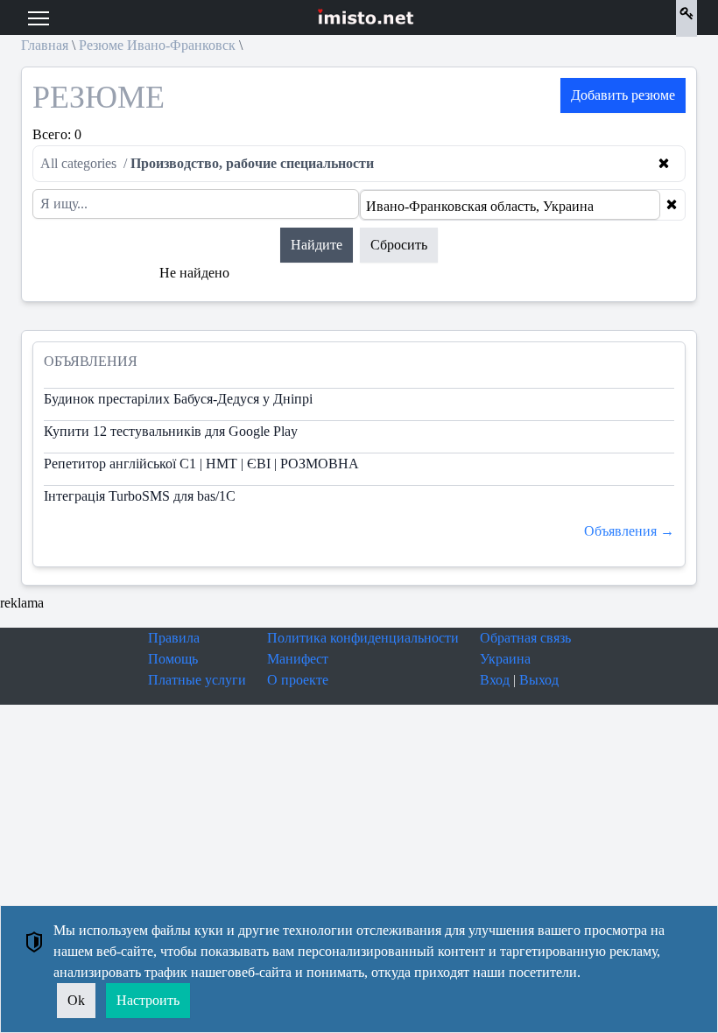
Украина (505, 658)
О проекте (297, 679)
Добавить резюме (623, 95)
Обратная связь (525, 637)
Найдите (316, 244)
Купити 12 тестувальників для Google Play (171, 431)
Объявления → (629, 531)
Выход (539, 679)
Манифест (297, 658)
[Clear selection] (671, 204)
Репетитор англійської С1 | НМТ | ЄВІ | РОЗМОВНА (201, 463)
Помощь (173, 658)
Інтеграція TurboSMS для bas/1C (140, 495)
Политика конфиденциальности (363, 637)
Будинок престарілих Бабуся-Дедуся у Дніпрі (178, 398)
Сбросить (398, 244)
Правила (174, 637)
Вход (495, 679)
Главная (44, 45)
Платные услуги (197, 679)
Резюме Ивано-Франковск (157, 45)
